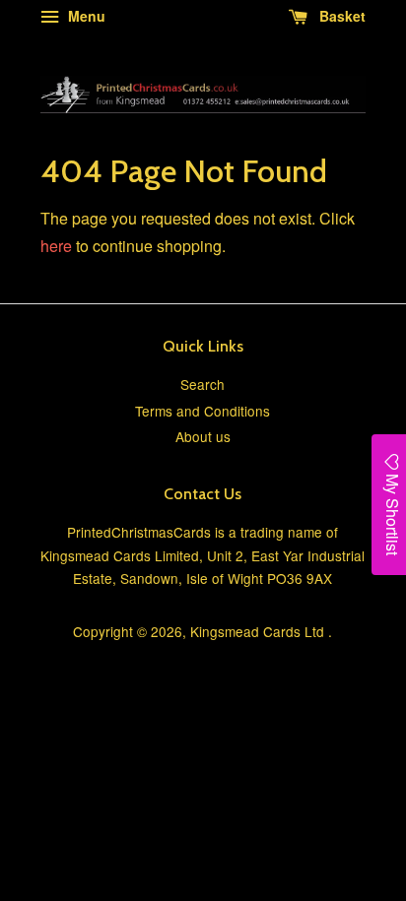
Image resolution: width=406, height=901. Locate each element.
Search (202, 384)
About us (203, 436)
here (56, 245)
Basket (340, 16)
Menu (84, 16)
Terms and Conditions (202, 410)
